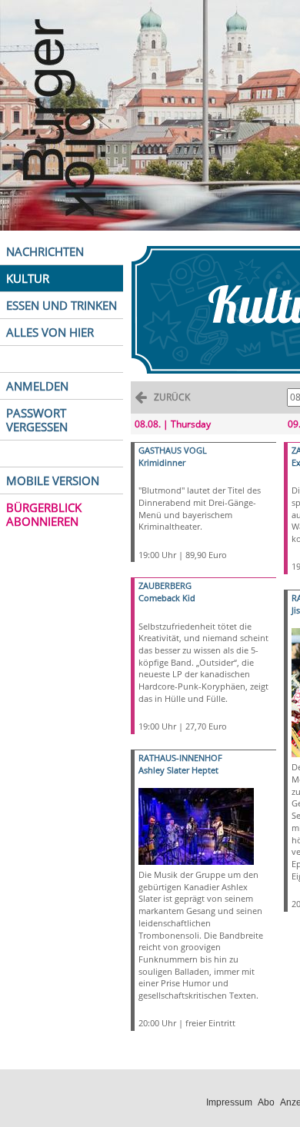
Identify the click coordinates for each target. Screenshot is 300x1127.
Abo (266, 1102)
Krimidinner (161, 462)
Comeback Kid (166, 597)
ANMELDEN (37, 386)
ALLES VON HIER (50, 332)
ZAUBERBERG (165, 585)
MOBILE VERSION (52, 480)
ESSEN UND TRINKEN (61, 305)
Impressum (229, 1102)
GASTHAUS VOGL (172, 450)
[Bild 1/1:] (196, 825)
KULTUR (27, 278)
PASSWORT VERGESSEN (37, 419)
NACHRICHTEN (45, 251)
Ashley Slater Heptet (178, 770)
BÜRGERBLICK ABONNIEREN (44, 514)
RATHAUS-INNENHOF (180, 757)
